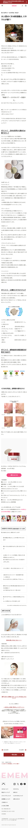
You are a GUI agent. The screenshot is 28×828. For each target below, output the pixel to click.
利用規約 (4, 813)
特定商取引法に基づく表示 (8, 811)
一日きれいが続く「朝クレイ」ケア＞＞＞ (14, 707)
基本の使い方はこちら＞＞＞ (14, 640)
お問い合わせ (16, 799)
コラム (16, 789)
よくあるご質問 (5, 805)
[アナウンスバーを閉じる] (26, 2)
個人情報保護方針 (6, 808)
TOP (3, 762)
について (5, 789)
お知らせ (15, 792)
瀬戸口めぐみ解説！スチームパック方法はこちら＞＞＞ (14, 697)
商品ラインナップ (6, 792)
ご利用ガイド (5, 802)
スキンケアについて (6, 795)
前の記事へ (6, 749)
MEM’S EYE (8, 762)
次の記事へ (22, 749)
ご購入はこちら (14, 475)
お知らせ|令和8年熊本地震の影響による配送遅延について (13, 2)
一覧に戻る (14, 754)
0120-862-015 (13, 818)
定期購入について (6, 799)
